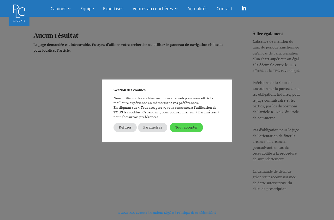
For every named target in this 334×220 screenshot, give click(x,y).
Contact (224, 9)
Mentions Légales (162, 213)
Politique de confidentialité (196, 213)
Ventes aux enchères (153, 9)
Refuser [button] (125, 127)
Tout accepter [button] (186, 127)
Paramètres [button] (152, 127)
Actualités (197, 9)
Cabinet (58, 9)
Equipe (87, 9)
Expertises (113, 9)
